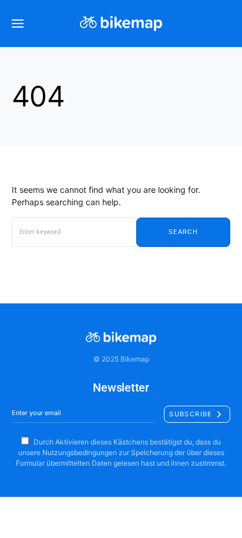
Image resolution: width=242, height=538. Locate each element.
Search (183, 232)
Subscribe (190, 414)
